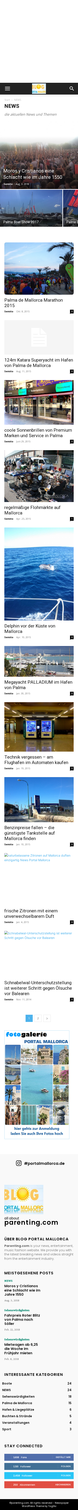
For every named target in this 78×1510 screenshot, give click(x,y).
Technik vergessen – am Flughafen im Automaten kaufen (36, 759)
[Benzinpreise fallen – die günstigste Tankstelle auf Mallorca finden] (39, 799)
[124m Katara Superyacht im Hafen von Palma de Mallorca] (39, 337)
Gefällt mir (63, 1457)
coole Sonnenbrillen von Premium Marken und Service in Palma (38, 433)
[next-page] (47, 1018)
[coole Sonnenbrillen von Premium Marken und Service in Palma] (39, 402)
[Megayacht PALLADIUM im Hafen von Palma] (39, 661)
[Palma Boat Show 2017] (31, 213)
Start (7, 100)
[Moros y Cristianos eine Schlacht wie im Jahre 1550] (39, 155)
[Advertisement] (39, 41)
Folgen (66, 1466)
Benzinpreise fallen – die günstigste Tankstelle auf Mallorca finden (29, 833)
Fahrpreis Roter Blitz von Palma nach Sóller (22, 1319)
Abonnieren (63, 1484)
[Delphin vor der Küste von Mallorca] (39, 574)
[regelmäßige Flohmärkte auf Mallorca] (39, 476)
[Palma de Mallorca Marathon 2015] (39, 268)
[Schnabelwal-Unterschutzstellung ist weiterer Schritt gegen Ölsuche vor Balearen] (39, 954)
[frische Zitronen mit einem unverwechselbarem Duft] (39, 879)
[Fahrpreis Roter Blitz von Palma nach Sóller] (60, 1320)
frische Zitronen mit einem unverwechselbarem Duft (31, 913)
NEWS (8, 1280)
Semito (8, 184)
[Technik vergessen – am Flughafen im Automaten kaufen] (39, 727)
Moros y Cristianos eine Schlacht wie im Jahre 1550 (22, 1290)
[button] (7, 89)
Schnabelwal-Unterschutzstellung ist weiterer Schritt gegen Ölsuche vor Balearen (38, 988)
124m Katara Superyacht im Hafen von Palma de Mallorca (38, 362)
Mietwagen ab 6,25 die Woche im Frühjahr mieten (21, 1348)
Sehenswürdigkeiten (16, 1310)
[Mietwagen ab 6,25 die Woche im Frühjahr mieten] (60, 1349)
